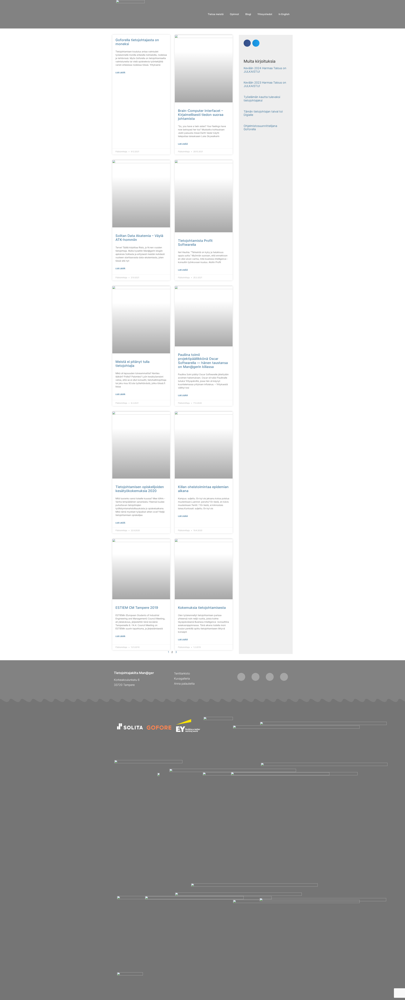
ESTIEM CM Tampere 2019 (136, 608)
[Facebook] (241, 677)
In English (284, 14)
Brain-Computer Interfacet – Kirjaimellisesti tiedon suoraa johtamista (200, 115)
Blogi (248, 14)
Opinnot (234, 14)
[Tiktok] (270, 677)
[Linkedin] (284, 677)
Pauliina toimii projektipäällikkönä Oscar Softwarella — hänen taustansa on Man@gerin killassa (203, 361)
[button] (247, 43)
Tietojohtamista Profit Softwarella (195, 243)
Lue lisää (120, 72)
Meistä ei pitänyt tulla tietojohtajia (132, 364)
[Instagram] (255, 677)
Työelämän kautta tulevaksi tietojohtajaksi (262, 98)
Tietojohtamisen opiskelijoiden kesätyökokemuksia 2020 (139, 489)
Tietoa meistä (216, 14)
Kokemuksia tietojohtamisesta (202, 608)
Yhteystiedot (264, 14)
